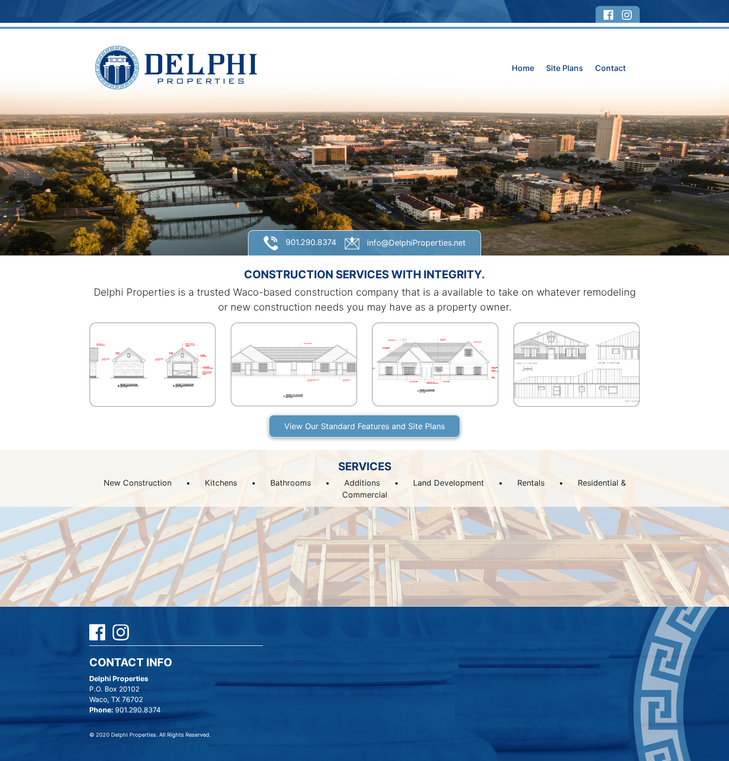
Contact (610, 68)
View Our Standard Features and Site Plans (364, 426)
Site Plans (564, 68)
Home (523, 68)
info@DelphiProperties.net (415, 243)
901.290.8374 (309, 242)
